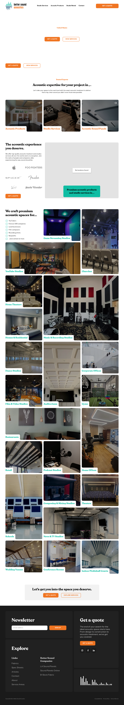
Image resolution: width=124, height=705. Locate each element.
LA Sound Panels (48, 666)
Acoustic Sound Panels (94, 128)
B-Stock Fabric (47, 675)
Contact (81, 5)
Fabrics (15, 663)
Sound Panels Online (50, 671)
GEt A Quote (51, 595)
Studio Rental (71, 5)
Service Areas (18, 684)
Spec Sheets (17, 668)
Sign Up (58, 628)
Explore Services (71, 595)
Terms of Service (115, 698)
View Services (71, 39)
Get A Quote (107, 6)
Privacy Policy (106, 698)
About (15, 680)
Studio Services (42, 5)
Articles (15, 672)
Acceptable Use (98, 698)
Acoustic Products (57, 5)
